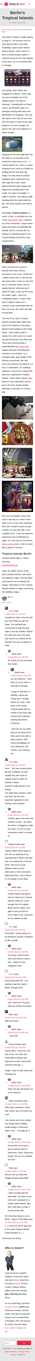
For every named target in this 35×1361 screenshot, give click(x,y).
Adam (11, 597)
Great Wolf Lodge (15, 220)
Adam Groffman (11, 1352)
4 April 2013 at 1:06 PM (15, 614)
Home (3, 29)
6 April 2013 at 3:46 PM (18, 1032)
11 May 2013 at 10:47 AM (19, 1190)
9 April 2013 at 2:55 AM (15, 1047)
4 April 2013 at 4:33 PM (15, 930)
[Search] (24, 1343)
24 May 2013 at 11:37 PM (16, 1222)
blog (17, 1280)
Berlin (19, 29)
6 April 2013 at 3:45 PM (18, 999)
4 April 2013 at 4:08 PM (18, 657)
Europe (8, 29)
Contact (13, 1355)
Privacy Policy (23, 1352)
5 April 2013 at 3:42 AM (21, 675)
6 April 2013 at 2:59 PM (18, 815)
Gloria (11, 974)
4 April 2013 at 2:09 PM (15, 765)
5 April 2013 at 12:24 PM (15, 1018)
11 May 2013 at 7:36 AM (15, 1171)
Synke (11, 611)
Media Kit (21, 1355)
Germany (14, 29)
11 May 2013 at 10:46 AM (19, 1142)
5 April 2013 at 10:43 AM (15, 977)
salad (30, 378)
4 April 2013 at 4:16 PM (15, 847)
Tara (10, 927)
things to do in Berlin (11, 544)
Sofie (11, 762)
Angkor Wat (24, 346)
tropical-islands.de (10, 565)
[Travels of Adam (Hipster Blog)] (14, 4)
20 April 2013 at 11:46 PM (16, 1104)
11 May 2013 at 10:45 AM (19, 1086)
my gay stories (11, 1307)
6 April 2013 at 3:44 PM (18, 952)
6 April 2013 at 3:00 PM (18, 890)
